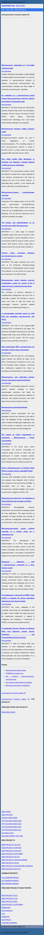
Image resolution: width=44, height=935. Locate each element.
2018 (21, 836)
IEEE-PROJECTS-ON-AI (10, 863)
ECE (7, 10)
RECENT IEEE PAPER (9, 818)
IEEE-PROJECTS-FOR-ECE (11, 851)
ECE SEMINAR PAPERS (10, 881)
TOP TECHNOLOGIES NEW (11, 821)
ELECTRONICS (7, 910)
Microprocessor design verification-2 (18, 685)
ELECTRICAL (6, 920)
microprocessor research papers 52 (14, 693)
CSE (3, 10)
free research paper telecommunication (19, 682)
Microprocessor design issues (16, 670)
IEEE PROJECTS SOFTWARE (12, 854)
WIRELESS (6, 917)
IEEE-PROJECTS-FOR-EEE (11, 848)
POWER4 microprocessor (14, 673)
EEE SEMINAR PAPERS (10, 884)
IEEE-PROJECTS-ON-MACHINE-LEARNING (17, 866)
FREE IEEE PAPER (8, 712)
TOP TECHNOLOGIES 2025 (11, 827)
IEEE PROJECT (20, 10)
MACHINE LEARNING (9, 923)
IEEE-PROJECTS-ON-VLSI (11, 869)
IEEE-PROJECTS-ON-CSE (11, 845)
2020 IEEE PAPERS (8, 836)
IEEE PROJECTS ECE (9, 895)
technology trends (8, 833)
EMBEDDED (6, 907)
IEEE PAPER (20, 6)
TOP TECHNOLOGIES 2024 (11, 830)
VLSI (3, 914)
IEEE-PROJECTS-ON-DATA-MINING (14, 860)
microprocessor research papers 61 (15, 699)
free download (18, 226)
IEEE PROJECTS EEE (9, 901)
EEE (12, 10)
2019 (17, 836)
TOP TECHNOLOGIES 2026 (11, 824)
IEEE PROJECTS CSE (9, 898)
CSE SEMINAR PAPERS (10, 877)
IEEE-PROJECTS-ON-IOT (11, 857)
